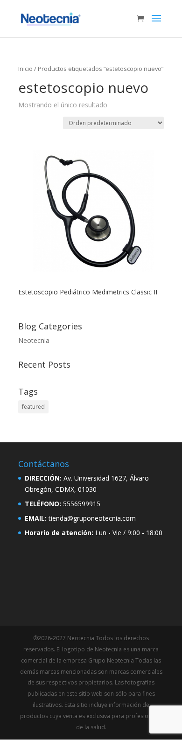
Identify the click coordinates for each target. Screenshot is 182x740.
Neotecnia (33, 340)
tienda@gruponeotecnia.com (92, 518)
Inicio (25, 68)
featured (33, 407)
